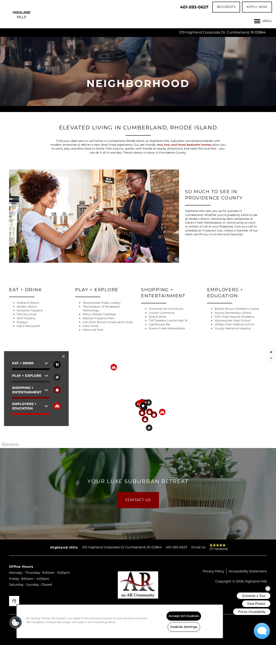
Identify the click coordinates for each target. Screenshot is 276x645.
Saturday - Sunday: (24, 584)
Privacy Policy (213, 571)
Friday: (14, 578)
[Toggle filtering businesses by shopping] (57, 389)
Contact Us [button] (138, 500)
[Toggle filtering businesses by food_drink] (57, 364)
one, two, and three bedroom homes (184, 144)
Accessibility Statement (248, 571)
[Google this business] (14, 601)
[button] (226, 7)
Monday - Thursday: (25, 572)
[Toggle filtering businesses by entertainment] (57, 377)
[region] (138, 397)
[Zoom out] (271, 358)
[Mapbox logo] (10, 444)
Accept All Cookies (184, 616)
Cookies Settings (183, 627)
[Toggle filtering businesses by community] (57, 405)
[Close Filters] (63, 356)
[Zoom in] (271, 352)
